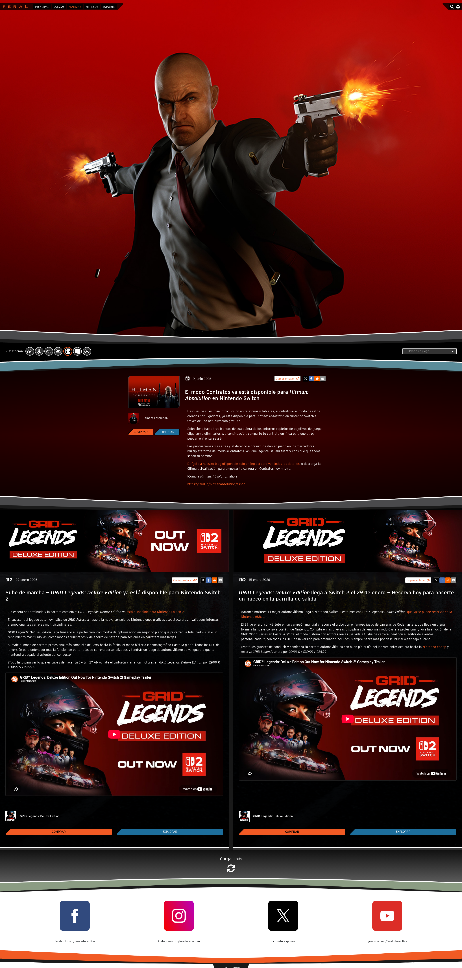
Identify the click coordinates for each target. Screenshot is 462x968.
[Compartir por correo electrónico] (323, 379)
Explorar (167, 432)
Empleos (92, 6)
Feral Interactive (14, 6)
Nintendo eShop (434, 647)
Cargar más (231, 858)
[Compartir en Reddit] (317, 379)
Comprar (141, 432)
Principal (42, 6)
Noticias (75, 6)
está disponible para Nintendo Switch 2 (155, 612)
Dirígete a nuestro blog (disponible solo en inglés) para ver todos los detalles (243, 464)
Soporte (109, 6)
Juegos (59, 6)
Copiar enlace (285, 378)
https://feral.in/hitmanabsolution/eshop (216, 484)
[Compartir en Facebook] (311, 379)
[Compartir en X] (305, 379)
